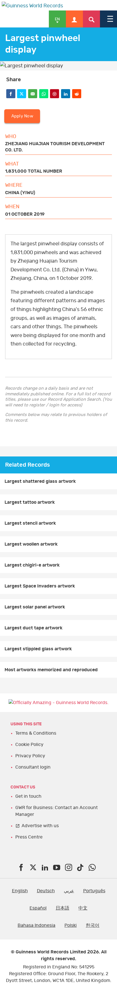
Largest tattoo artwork (30, 502)
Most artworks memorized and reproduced (51, 670)
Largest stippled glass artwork (38, 649)
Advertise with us (40, 825)
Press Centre (29, 837)
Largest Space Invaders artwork (40, 586)
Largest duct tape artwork (33, 628)
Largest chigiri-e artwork (32, 565)
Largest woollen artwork (31, 544)
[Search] (91, 18)
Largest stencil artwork (30, 523)
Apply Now (22, 116)
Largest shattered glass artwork (40, 481)
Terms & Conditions (35, 733)
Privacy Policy (30, 756)
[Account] (74, 18)
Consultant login (33, 767)
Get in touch (28, 796)
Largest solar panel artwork (35, 607)
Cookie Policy (29, 744)
